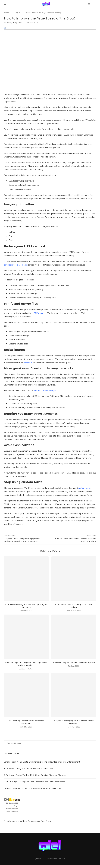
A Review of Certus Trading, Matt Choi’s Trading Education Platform (35, 775)
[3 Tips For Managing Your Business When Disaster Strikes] (73, 695)
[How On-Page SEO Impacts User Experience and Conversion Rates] (26, 637)
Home (6, 12)
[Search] (94, 4)
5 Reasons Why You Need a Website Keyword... (74, 663)
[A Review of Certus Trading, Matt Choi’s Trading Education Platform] (73, 578)
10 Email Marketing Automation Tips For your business (28, 768)
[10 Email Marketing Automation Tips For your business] (26, 578)
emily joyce (18, 22)
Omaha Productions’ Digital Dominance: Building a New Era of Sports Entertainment (42, 762)
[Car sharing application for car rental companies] (26, 695)
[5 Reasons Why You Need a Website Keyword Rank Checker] (73, 637)
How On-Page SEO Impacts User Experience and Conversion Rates (34, 781)
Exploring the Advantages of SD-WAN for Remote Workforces (32, 788)
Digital (17, 12)
